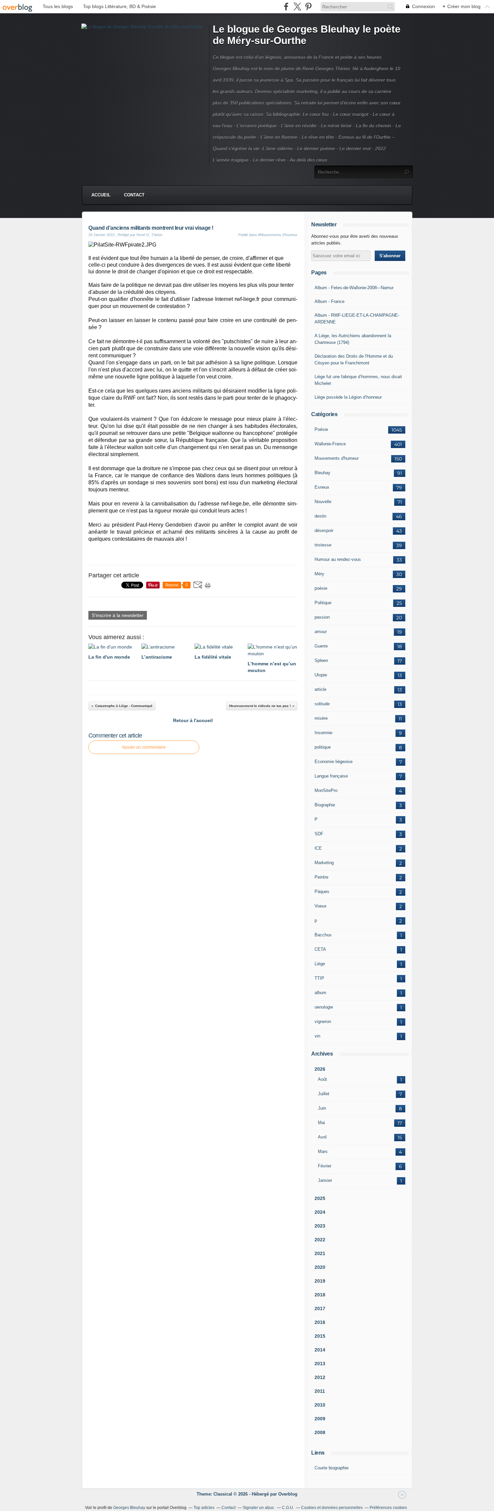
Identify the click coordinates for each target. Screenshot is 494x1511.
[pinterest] (308, 6)
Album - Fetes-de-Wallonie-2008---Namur (354, 287)
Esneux (322, 487)
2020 (320, 1267)
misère (321, 718)
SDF (319, 833)
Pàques (322, 891)
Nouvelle (323, 501)
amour (321, 631)
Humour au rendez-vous (338, 559)
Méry (319, 573)
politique (323, 747)
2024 (320, 1212)
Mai (321, 1122)
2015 (320, 1336)
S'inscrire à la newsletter (117, 615)
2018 (320, 1294)
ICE (318, 848)
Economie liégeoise (334, 761)
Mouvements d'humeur (337, 458)
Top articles (204, 1507)
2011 (320, 1391)
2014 (320, 1349)
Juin (322, 1108)
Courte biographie (331, 1467)
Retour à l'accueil (193, 720)
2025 (320, 1198)
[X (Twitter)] (297, 6)
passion (322, 617)
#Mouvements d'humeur (277, 235)
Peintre (321, 877)
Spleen (321, 660)
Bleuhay (322, 472)
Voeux (321, 905)
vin (317, 1035)
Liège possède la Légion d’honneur (348, 397)
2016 (320, 1322)
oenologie (324, 1007)
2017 (320, 1308)
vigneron (323, 1021)
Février (324, 1165)
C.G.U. (288, 1507)
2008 (320, 1432)
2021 (320, 1253)
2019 (320, 1281)
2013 (320, 1363)
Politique (323, 602)
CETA (320, 949)
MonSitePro (326, 790)
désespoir (324, 530)
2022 (320, 1239)
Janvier (325, 1180)
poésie (321, 588)
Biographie (325, 804)
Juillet (323, 1093)
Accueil (101, 194)
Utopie (321, 674)
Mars (323, 1151)
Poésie (321, 429)
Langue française (331, 776)
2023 (320, 1226)
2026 (320, 1069)
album (320, 992)
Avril (322, 1137)
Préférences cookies (388, 1507)
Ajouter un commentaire (144, 747)
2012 (320, 1377)
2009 (320, 1418)
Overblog (287, 1494)
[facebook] (286, 6)
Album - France (329, 301)
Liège (320, 963)
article (320, 689)
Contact (134, 194)
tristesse (323, 544)
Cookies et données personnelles (332, 1507)
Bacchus (323, 934)
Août (322, 1079)
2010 (320, 1405)
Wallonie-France (330, 443)
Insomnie (323, 732)
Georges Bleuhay (129, 1507)
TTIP (319, 978)
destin (320, 516)
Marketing (324, 862)
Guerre (321, 646)
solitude (322, 703)
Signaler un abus (259, 1507)
